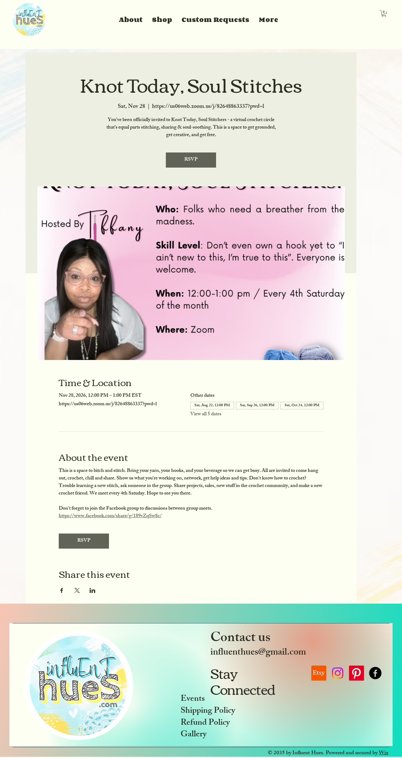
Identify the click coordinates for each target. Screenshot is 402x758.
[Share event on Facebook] (62, 590)
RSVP (191, 159)
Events (193, 699)
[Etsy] (318, 673)
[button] (384, 13)
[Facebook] (375, 673)
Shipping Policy (208, 711)
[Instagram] (337, 673)
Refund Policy (205, 723)
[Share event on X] (77, 590)
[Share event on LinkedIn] (92, 590)
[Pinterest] (356, 673)
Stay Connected (243, 680)
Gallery (194, 735)
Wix (383, 753)
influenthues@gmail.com (258, 653)
